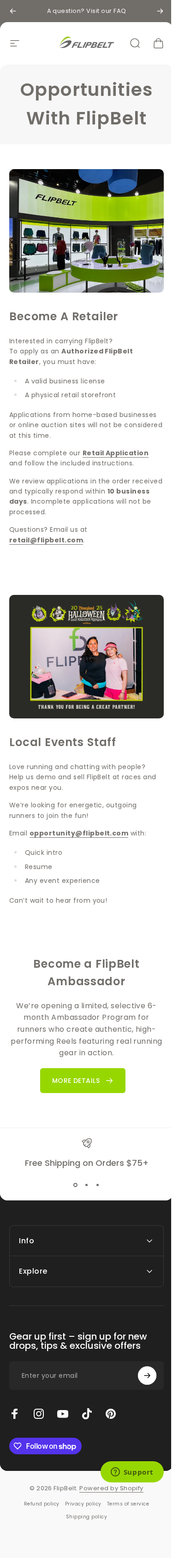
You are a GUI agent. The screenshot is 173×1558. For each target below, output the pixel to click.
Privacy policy (79, 1492)
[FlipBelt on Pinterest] (110, 1402)
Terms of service (124, 1492)
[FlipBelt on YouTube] (62, 1402)
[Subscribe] (140, 1364)
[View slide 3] (97, 1185)
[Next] (160, 11)
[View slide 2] (86, 1185)
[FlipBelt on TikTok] (86, 1402)
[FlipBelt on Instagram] (38, 1402)
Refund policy (38, 1492)
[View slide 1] (75, 1185)
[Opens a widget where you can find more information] (125, 1472)
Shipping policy (82, 1505)
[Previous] (13, 11)
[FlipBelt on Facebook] (14, 1402)
